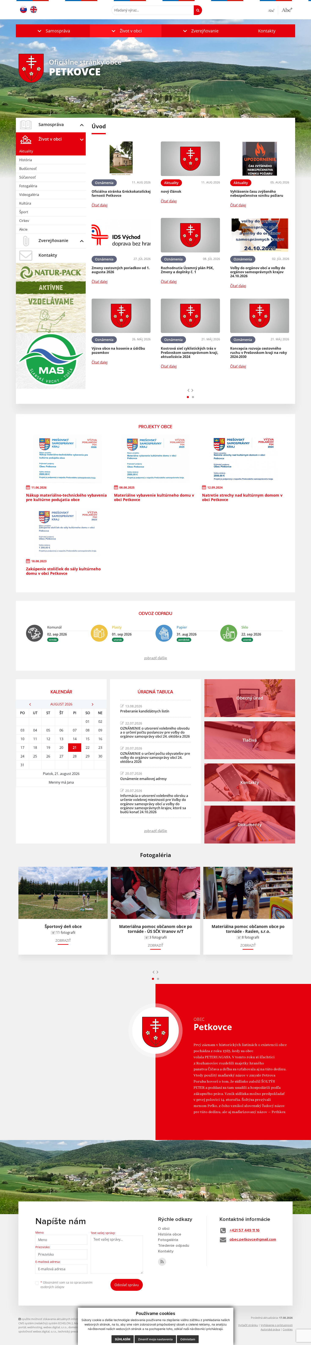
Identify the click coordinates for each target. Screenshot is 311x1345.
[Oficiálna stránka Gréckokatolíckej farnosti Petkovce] (121, 158)
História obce (169, 1234)
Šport (23, 212)
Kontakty (266, 31)
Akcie (23, 229)
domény (73, 1327)
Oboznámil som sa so (66, 1284)
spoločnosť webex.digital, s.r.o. (37, 1331)
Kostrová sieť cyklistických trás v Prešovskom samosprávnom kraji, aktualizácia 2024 (189, 352)
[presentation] (188, 390)
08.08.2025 (127, 487)
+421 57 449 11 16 (245, 1230)
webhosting (34, 1327)
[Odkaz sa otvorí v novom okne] (162, 1262)
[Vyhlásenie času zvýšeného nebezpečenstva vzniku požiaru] (259, 158)
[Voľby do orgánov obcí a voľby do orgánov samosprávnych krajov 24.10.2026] (259, 235)
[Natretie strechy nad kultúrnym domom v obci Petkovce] (243, 459)
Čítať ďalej (99, 205)
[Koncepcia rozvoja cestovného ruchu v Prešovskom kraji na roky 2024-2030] (259, 316)
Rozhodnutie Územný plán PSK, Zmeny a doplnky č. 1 (187, 270)
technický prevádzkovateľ (74, 1331)
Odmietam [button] (187, 1339)
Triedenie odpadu (173, 1246)
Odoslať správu (126, 1285)
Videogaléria (29, 194)
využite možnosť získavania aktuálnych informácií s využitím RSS (61, 1319)
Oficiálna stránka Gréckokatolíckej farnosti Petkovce (121, 193)
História (25, 160)
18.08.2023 (39, 561)
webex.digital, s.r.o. (55, 1327)
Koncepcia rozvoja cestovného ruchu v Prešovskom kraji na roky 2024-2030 (258, 352)
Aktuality (26, 151)
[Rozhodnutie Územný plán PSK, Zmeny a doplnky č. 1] (190, 235)
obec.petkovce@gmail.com (253, 1239)
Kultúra (25, 203)
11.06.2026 (39, 487)
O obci (163, 1229)
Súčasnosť (27, 177)
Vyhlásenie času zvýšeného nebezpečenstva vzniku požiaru (256, 193)
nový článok (171, 191)
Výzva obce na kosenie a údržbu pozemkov (118, 350)
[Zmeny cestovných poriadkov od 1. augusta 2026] (121, 235)
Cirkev (24, 220)
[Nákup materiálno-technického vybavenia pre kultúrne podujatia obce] (67, 459)
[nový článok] (190, 158)
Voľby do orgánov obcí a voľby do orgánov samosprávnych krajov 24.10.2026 (257, 272)
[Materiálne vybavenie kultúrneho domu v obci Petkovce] (155, 459)
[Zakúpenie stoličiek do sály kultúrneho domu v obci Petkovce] (67, 532)
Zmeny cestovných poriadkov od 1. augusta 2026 (121, 270)
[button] (53, 30)
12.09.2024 (215, 487)
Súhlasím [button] (122, 1339)
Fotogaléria (28, 186)
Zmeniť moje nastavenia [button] (155, 1339)
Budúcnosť (28, 168)
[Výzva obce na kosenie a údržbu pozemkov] (121, 316)
